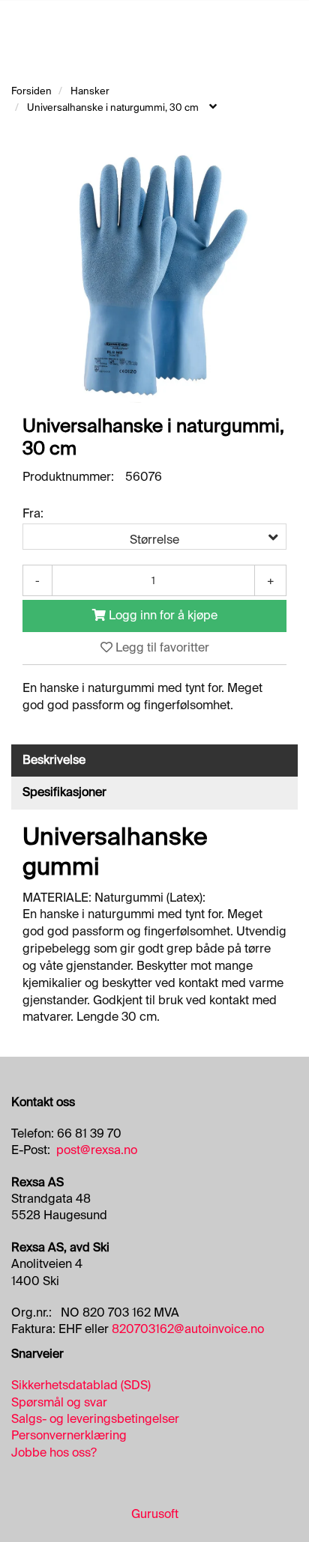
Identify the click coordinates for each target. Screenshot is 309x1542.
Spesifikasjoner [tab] (64, 792)
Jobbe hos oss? (54, 1452)
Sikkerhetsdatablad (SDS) (81, 1385)
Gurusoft (154, 1514)
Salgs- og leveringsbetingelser (95, 1419)
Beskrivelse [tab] (54, 760)
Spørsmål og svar (59, 1402)
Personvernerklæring (69, 1435)
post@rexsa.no (96, 1150)
